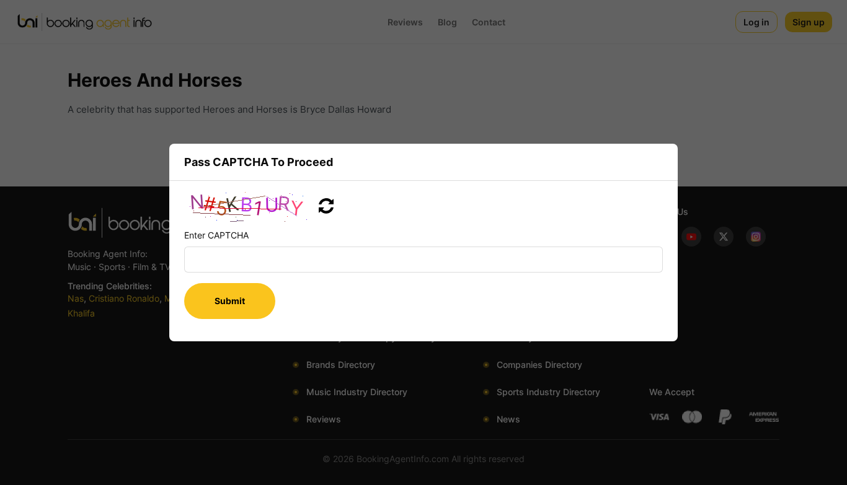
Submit (230, 300)
